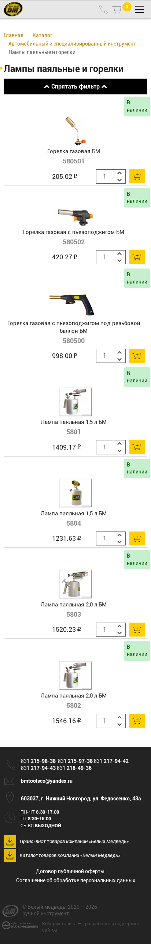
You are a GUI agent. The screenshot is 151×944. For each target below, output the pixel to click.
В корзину (137, 176)
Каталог (42, 35)
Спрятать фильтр (75, 86)
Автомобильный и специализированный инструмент (72, 44)
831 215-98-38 (103, 9)
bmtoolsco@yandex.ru (47, 781)
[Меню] (139, 9)
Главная (13, 35)
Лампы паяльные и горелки (42, 52)
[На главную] (12, 9)
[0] (116, 9)
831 (38, 761)
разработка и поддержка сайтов (90, 927)
